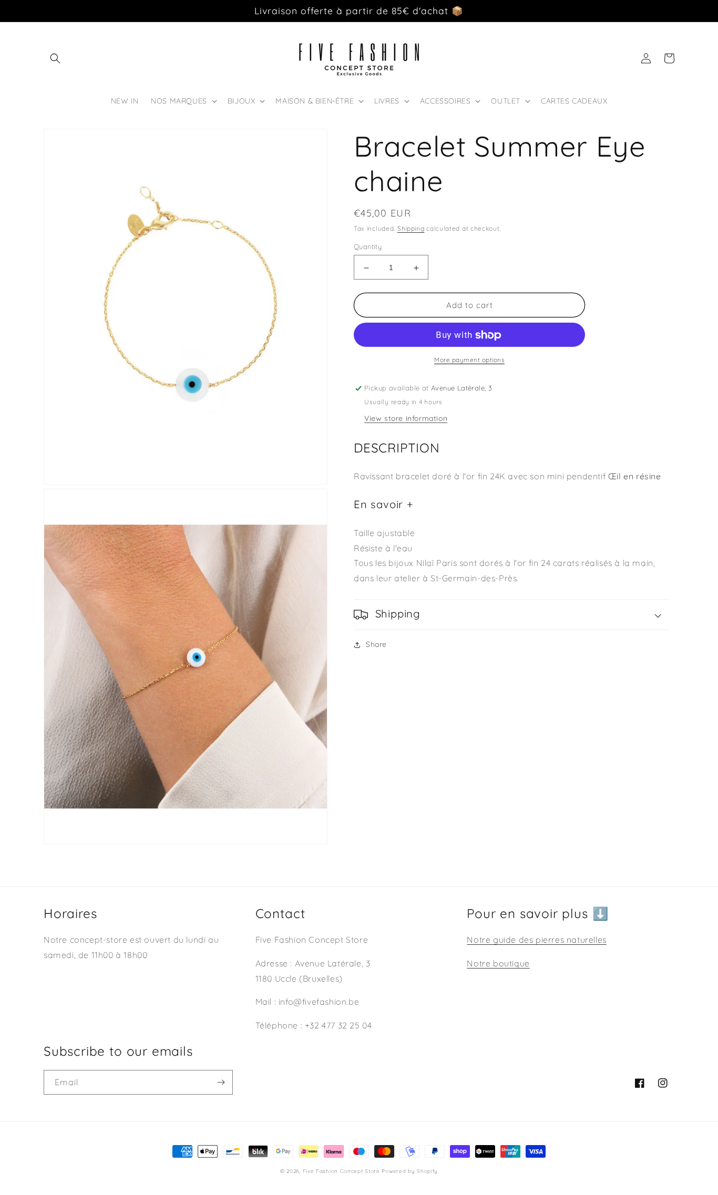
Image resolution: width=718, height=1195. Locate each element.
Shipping (411, 228)
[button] (55, 58)
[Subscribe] (220, 1082)
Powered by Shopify (410, 1171)
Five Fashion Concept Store (341, 1171)
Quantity (368, 247)
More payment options (469, 360)
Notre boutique (498, 963)
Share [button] (376, 644)
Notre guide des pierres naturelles (536, 939)
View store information (405, 419)
